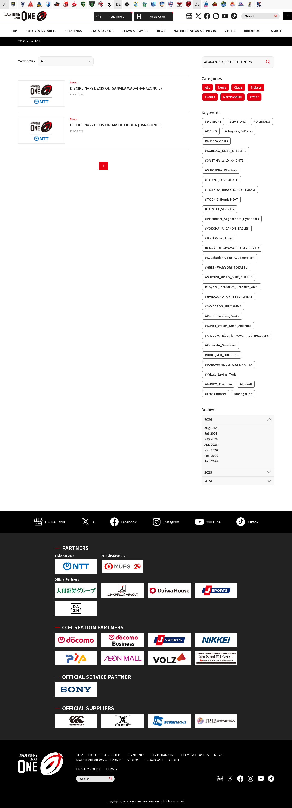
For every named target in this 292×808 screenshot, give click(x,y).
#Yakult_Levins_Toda (221, 374)
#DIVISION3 (262, 121)
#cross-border (215, 394)
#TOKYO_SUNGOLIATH (221, 180)
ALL (207, 87)
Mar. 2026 (211, 450)
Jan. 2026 (211, 461)
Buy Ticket (117, 17)
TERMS (111, 769)
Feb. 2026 (211, 455)
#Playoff (246, 384)
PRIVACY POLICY (88, 769)
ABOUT (276, 31)
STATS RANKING (102, 31)
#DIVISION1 (213, 121)
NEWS (161, 31)
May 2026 (211, 439)
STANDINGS (73, 31)
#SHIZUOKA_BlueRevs (221, 170)
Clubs (238, 87)
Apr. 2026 (211, 444)
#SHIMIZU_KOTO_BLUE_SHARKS (228, 277)
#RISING (211, 131)
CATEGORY (26, 61)
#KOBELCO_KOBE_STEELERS (225, 150)
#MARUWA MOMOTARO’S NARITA (228, 365)
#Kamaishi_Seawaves (220, 345)
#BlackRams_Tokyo (219, 238)
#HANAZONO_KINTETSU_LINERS (228, 296)
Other (254, 97)
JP (287, 16)
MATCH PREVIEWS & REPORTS (195, 31)
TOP (14, 31)
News (222, 87)
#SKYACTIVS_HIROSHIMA (223, 306)
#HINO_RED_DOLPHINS (222, 355)
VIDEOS (230, 31)
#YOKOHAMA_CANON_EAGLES (227, 228)
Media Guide (158, 17)
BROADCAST (253, 31)
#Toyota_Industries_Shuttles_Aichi (231, 287)
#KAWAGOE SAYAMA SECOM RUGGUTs (232, 248)
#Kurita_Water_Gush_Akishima (228, 325)
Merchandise (232, 97)
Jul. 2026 (210, 433)
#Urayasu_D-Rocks (239, 131)
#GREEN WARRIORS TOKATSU (226, 267)
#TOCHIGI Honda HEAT (221, 199)
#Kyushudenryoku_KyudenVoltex (229, 257)
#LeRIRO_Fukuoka (218, 384)
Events (210, 97)
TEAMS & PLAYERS (135, 31)
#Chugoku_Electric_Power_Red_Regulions (237, 335)
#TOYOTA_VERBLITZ (220, 209)
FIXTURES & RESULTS (41, 31)
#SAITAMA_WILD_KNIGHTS (224, 160)
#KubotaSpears (216, 141)
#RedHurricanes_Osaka (222, 316)
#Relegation (243, 394)
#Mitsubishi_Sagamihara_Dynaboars (232, 219)
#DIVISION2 (237, 121)
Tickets (255, 87)
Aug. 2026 (211, 428)
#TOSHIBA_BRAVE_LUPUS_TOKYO (230, 189)
